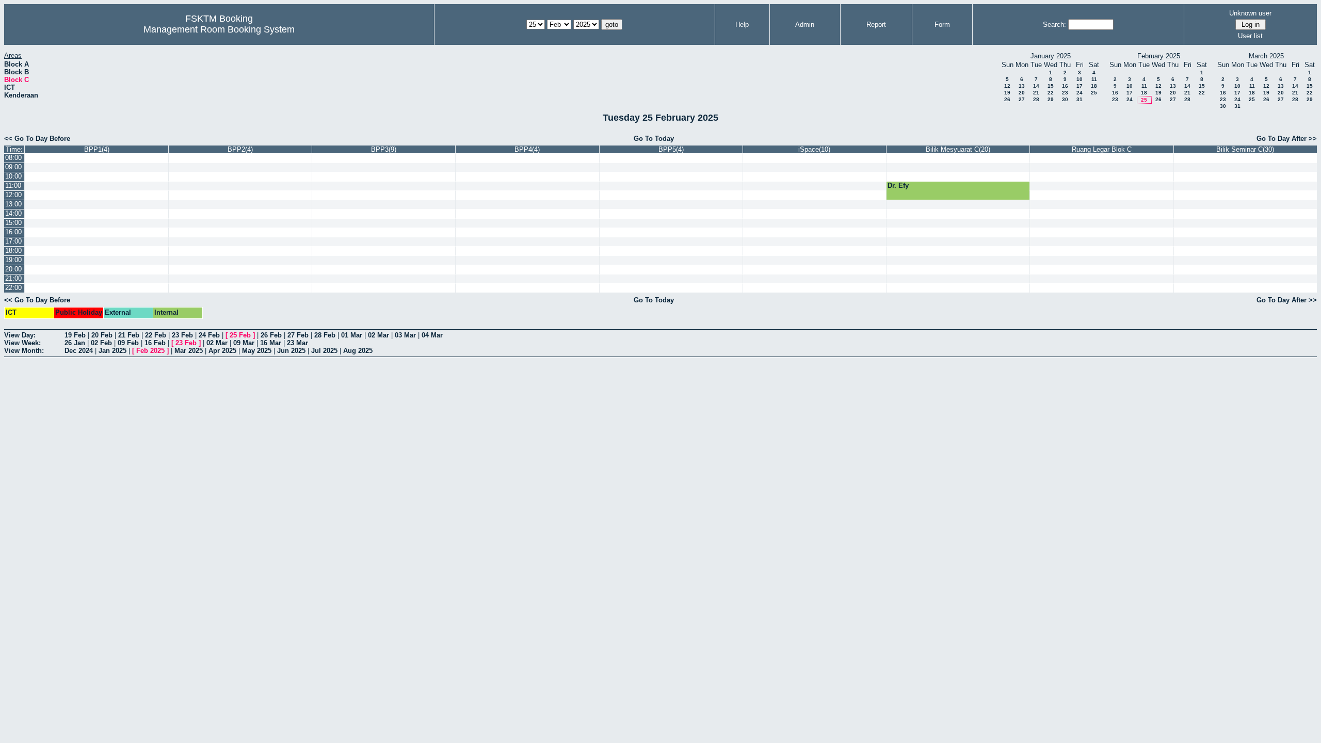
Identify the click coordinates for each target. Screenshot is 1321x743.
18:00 (13, 250)
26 (1007, 99)
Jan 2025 (112, 350)
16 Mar (270, 343)
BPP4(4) (527, 149)
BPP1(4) (96, 149)
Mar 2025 (188, 350)
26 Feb (271, 335)
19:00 (13, 260)
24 (1079, 92)
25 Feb (240, 335)
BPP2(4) (240, 149)
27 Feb (298, 335)
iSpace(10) (814, 149)
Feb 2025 (150, 350)
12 (1007, 86)
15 (1051, 86)
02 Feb (101, 343)
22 (1051, 92)
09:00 (13, 167)
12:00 (13, 195)
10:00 (13, 176)
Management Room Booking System (219, 29)
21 (1036, 92)
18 (1094, 86)
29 (1051, 99)
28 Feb (324, 335)
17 (1079, 86)
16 (1065, 86)
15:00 (13, 223)
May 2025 (256, 350)
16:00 (13, 232)
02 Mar (378, 335)
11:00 (13, 185)
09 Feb (128, 343)
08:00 (13, 157)
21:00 (13, 278)
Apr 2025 (222, 350)
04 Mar (432, 335)
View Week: (22, 343)
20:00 (13, 269)
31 (1079, 99)
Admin (804, 24)
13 (1022, 86)
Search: (1054, 24)
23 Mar (297, 343)
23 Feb (182, 335)
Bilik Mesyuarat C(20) (958, 149)
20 (1022, 92)
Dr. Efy (898, 185)
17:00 (13, 241)
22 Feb (155, 335)
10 (1079, 79)
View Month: (24, 350)
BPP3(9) (383, 149)
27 (1022, 99)
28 (1036, 99)
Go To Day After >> (1286, 138)
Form (942, 24)
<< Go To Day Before (37, 138)
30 (1065, 99)
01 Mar (351, 335)
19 (1007, 92)
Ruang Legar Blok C (1102, 149)
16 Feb (155, 343)
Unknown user (1250, 13)
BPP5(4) (671, 149)
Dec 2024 (79, 350)
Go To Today (654, 138)
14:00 (13, 213)
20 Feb (101, 335)
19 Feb (75, 335)
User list (1250, 36)
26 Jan (75, 343)
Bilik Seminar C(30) (1245, 149)
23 (1065, 92)
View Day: (20, 335)
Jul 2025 (324, 350)
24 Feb (209, 335)
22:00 (13, 288)
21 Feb (128, 335)
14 (1036, 86)
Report (876, 24)
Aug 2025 (358, 350)
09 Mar (243, 343)
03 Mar (405, 335)
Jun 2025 (291, 350)
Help (742, 24)
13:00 (13, 204)
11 (1094, 79)
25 (1094, 92)
